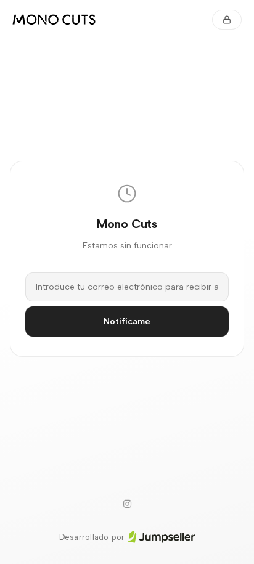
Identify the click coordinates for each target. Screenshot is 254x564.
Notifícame (127, 321)
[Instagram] (127, 504)
